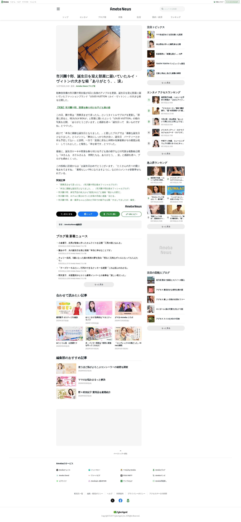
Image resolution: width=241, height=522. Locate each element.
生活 (139, 17)
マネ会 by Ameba (129, 470)
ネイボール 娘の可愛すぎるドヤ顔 (169, 309)
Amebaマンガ (160, 475)
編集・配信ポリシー (95, 493)
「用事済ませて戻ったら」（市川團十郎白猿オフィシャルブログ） (88, 184)
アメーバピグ (95, 475)
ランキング (176, 17)
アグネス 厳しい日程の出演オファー (170, 299)
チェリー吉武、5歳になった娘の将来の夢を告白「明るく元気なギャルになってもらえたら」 (98, 259)
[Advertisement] (79, 427)
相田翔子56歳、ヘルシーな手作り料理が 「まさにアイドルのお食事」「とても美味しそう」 (173, 101)
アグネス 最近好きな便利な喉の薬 (169, 289)
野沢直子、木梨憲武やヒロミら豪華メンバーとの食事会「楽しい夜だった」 (92, 275)
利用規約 (120, 493)
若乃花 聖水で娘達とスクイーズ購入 (170, 280)
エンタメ (84, 17)
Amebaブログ (160, 470)
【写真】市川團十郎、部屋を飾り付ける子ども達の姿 (83, 107)
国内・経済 (157, 17)
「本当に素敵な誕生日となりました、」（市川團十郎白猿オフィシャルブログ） (94, 188)
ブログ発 (102, 17)
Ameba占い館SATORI (98, 481)
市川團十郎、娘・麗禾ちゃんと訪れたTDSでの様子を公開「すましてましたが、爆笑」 (97, 199)
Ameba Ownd (64, 475)
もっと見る (99, 284)
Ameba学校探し (161, 481)
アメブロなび (127, 481)
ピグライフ (63, 481)
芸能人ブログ (219, 2)
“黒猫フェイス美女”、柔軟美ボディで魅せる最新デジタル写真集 (158, 219)
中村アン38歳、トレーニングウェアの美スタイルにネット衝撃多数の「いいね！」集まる (172, 144)
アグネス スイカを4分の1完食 (168, 318)
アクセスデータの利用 (158, 493)
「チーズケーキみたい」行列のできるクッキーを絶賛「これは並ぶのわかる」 (93, 268)
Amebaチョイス (64, 470)
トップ (65, 17)
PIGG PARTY (127, 475)
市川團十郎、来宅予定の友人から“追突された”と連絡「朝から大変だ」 (90, 192)
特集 (120, 17)
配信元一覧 (78, 493)
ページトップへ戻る (120, 454)
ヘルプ (109, 493)
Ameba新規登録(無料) (232, 2)
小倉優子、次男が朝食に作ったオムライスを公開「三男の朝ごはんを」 (90, 243)
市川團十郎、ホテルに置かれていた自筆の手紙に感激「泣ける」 (87, 196)
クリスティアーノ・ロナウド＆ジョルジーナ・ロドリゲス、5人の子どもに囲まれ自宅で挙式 (172, 133)
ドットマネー (95, 470)
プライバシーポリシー (136, 493)
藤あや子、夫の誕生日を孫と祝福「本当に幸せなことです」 (85, 250)
